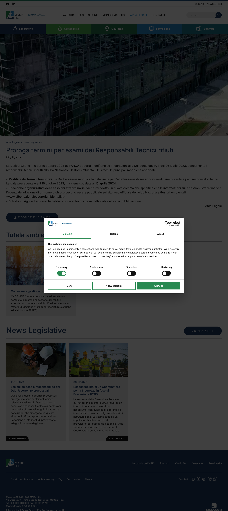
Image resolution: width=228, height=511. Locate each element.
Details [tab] (114, 234)
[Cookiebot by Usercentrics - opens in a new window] (166, 223)
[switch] (96, 273)
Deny (69, 286)
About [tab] (160, 234)
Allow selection (114, 286)
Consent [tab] (67, 234)
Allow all (158, 286)
